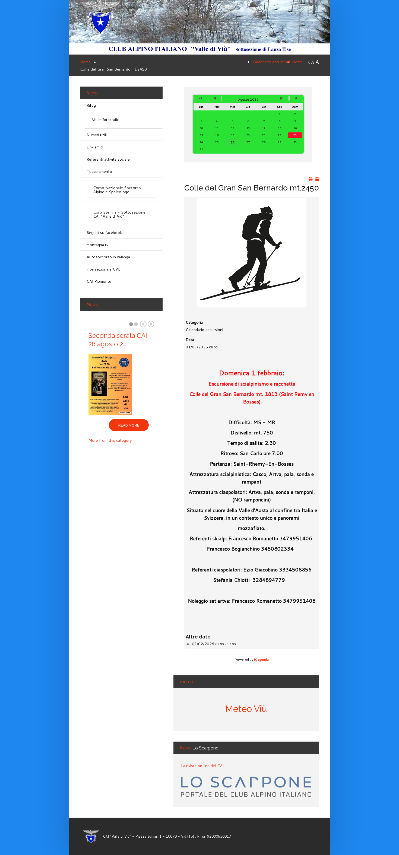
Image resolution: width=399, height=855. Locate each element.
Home (297, 62)
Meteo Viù (246, 709)
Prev (143, 324)
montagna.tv (97, 244)
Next (151, 324)
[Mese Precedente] (214, 98)
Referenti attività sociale (108, 159)
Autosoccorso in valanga (108, 257)
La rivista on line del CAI (202, 765)
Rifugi (92, 105)
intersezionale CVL (103, 269)
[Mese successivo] (281, 98)
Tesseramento (99, 171)
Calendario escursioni (271, 62)
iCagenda (261, 659)
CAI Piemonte (99, 281)
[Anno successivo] (296, 98)
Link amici (95, 147)
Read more (128, 425)
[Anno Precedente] (200, 98)
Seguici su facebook (104, 232)
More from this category (110, 440)
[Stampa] (310, 179)
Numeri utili (97, 135)
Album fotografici (105, 120)
